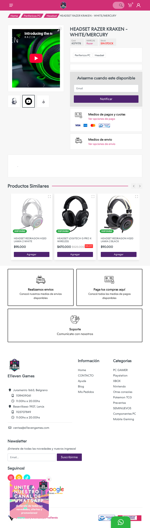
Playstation (120, 375)
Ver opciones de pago (101, 118)
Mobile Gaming (123, 419)
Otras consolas (122, 391)
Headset (52, 15)
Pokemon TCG (122, 397)
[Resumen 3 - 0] (49, 196)
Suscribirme (69, 457)
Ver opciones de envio (101, 143)
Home (14, 15)
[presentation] (27, 84)
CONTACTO (86, 375)
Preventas (119, 402)
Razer (90, 43)
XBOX (117, 381)
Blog (81, 386)
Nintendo (119, 386)
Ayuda (82, 381)
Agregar (31, 254)
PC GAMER (120, 370)
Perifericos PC (32, 15)
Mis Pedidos (86, 391)
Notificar (106, 99)
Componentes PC (124, 413)
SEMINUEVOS (122, 408)
